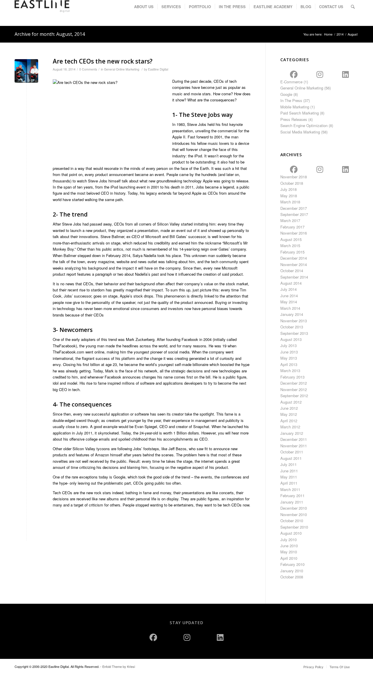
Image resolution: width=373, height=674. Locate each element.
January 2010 (291, 570)
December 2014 (293, 258)
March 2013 (290, 370)
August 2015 (291, 239)
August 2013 (291, 339)
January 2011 (291, 502)
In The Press (291, 100)
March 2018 (290, 202)
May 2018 (288, 195)
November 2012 (293, 389)
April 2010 (288, 558)
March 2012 (290, 427)
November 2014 (293, 264)
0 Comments (88, 69)
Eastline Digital (158, 69)
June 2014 (289, 295)
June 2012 (289, 408)
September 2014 (294, 277)
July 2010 (288, 539)
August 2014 (291, 283)
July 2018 (288, 189)
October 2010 (291, 520)
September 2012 (294, 395)
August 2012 (291, 402)
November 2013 (293, 320)
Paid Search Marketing (299, 113)
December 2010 (293, 508)
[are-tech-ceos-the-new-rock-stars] (26, 71)
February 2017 (292, 227)
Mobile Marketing (294, 107)
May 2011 (288, 477)
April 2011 (288, 483)
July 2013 (288, 345)
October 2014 (291, 270)
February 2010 (292, 564)
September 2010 (294, 527)
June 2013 (289, 352)
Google (286, 94)
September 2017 (294, 214)
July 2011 (288, 464)
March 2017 (290, 220)
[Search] (352, 6)
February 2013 (292, 377)
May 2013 (288, 358)
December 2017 (293, 208)
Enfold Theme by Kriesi (118, 666)
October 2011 (291, 452)
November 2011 (293, 445)
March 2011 (290, 489)
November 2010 (293, 514)
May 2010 (288, 552)
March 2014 (290, 308)
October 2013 (291, 327)
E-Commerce (291, 82)
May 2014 (288, 302)
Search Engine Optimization (304, 125)
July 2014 (288, 289)
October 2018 (291, 183)
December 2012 (293, 383)
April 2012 (288, 420)
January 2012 (291, 433)
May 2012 (288, 414)
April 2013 (288, 364)
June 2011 (289, 471)
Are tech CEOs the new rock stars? (102, 61)
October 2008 (291, 577)
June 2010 (289, 545)
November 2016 (293, 233)
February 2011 (292, 495)
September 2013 (294, 333)
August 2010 (291, 533)
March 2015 (290, 245)
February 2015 (292, 252)
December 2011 (293, 439)
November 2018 (293, 177)
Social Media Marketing (300, 132)
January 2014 (291, 314)
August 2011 (291, 458)
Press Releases (293, 119)
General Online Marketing (121, 69)
